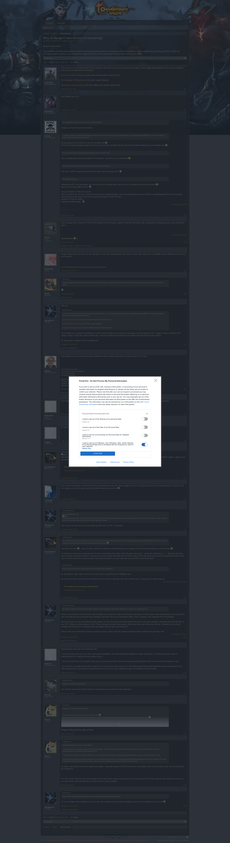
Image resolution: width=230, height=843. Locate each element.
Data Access (115, 462)
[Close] (156, 381)
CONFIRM (97, 453)
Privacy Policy (128, 462)
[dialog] (115, 421)
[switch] (145, 419)
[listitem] (115, 413)
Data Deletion (101, 462)
